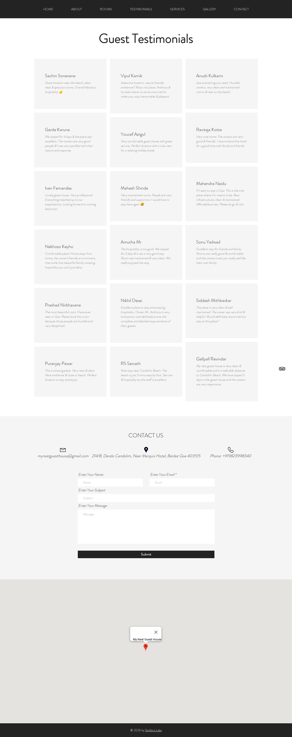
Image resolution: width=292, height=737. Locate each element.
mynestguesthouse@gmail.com (63, 456)
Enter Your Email (162, 474)
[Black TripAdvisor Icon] (282, 368)
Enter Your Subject (91, 490)
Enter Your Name (90, 474)
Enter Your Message (92, 505)
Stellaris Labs (153, 730)
